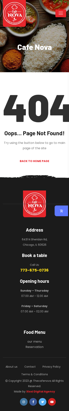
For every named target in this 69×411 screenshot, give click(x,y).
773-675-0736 (34, 270)
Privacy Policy (52, 367)
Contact (30, 367)
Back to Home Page (34, 161)
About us (11, 367)
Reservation (34, 347)
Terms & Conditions (34, 374)
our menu (34, 341)
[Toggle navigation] (60, 13)
